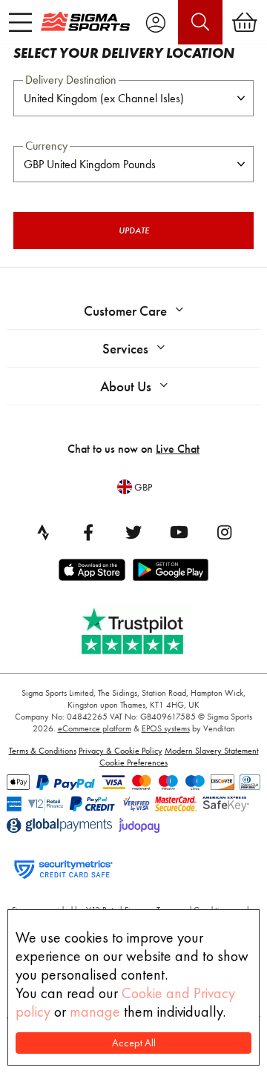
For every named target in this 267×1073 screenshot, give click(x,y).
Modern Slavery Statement (212, 751)
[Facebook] (88, 532)
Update (134, 230)
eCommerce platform (94, 728)
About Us (125, 386)
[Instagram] (224, 532)
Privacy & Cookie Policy (120, 751)
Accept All (134, 1043)
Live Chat (178, 448)
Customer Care (125, 311)
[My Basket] (244, 22)
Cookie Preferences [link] (133, 762)
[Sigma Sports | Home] (85, 21)
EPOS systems (166, 728)
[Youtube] (179, 532)
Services (125, 348)
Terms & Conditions (42, 751)
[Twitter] (133, 532)
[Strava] (43, 532)
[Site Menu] (20, 22)
